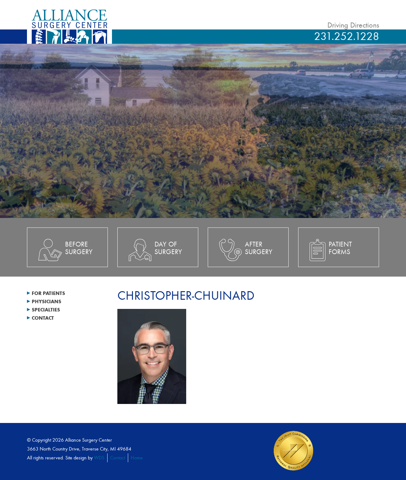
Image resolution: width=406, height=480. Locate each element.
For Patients (48, 293)
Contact (43, 318)
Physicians (46, 301)
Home (137, 458)
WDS (99, 458)
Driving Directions (353, 25)
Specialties (46, 310)
